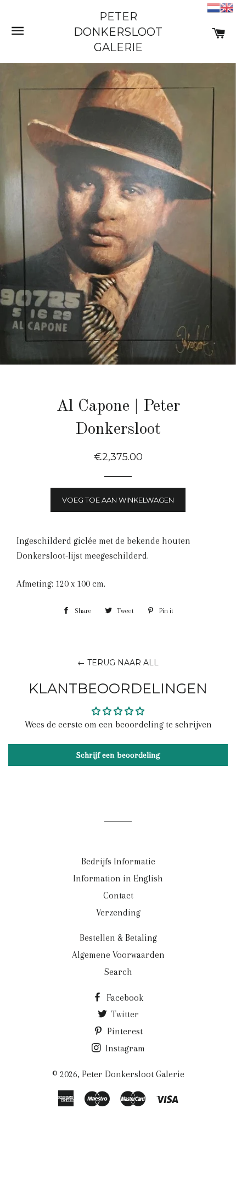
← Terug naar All (118, 663)
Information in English (118, 878)
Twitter (124, 1014)
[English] (226, 7)
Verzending (118, 912)
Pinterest (124, 1031)
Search (118, 972)
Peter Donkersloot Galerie (118, 32)
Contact (118, 895)
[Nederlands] (213, 7)
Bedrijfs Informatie (118, 861)
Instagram (124, 1048)
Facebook (123, 997)
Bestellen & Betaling (118, 938)
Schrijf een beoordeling (118, 755)
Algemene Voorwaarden (118, 955)
